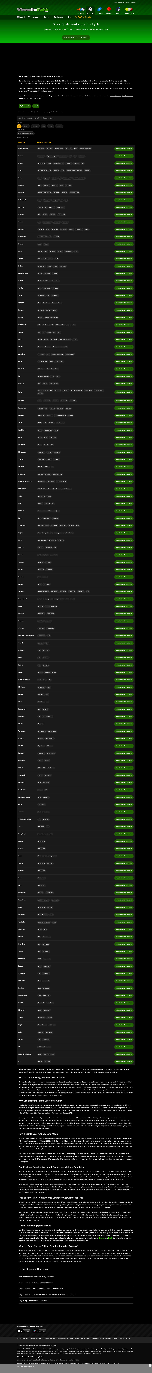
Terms (71, 1338)
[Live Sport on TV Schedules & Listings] (33, 12)
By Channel (45, 1338)
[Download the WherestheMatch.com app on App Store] (24, 1332)
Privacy (77, 1338)
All (19, 126)
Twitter (122, 1338)
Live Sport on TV (87, 1353)
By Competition (30, 1338)
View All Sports (21, 1338)
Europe (26, 126)
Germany (102, 1238)
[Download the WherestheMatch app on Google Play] (40, 1332)
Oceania (59, 126)
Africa (50, 126)
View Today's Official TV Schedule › (76, 37)
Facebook (115, 1338)
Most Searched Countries (25, 133)
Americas (35, 126)
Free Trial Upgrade (84, 17)
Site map (127, 1338)
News (70, 17)
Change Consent (85, 1338)
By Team (38, 1338)
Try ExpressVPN (25, 106)
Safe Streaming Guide (62, 1338)
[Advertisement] (76, 59)
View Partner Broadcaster (124, 148)
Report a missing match (97, 1338)
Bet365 (36, 106)
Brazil (110, 1238)
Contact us (108, 1338)
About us (52, 1338)
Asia (43, 126)
